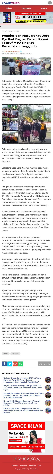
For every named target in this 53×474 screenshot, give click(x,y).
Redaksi (15, 466)
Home (4, 31)
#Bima (5, 354)
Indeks (44, 8)
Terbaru (9, 8)
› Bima (9, 31)
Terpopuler (26, 8)
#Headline (15, 354)
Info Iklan (32, 466)
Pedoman (23, 466)
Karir (39, 466)
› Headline (15, 31)
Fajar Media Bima (32, 469)
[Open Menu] (50, 3)
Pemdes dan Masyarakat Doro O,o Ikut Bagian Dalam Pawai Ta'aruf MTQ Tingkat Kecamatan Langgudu (25, 41)
